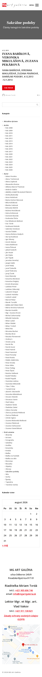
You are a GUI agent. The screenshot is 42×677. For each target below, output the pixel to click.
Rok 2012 (8, 138)
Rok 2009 (8, 130)
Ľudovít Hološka (11, 294)
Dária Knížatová (11, 213)
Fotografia (9, 440)
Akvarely (8, 435)
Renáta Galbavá (11, 373)
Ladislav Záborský (12, 289)
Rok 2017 (8, 151)
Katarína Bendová (12, 279)
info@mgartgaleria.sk (24, 594)
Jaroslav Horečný (12, 260)
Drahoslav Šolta (11, 218)
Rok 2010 (8, 133)
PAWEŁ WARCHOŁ (12, 360)
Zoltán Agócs (10, 418)
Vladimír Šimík (11, 405)
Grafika (8, 445)
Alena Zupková (11, 182)
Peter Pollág (10, 368)
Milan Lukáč (10, 321)
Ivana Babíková (11, 245)
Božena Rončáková (12, 210)
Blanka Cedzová (11, 205)
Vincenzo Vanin (11, 399)
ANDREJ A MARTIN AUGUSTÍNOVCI (18, 192)
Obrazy (8, 469)
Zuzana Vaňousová (12, 426)
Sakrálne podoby (12, 471)
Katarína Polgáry (12, 281)
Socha (7, 477)
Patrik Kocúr (10, 347)
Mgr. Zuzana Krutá (12, 313)
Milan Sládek (10, 323)
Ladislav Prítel (10, 286)
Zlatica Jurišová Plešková (15, 412)
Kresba (8, 450)
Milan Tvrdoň (10, 326)
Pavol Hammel (11, 352)
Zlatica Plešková (11, 415)
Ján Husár (9, 252)
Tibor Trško (10, 386)
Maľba (7, 453)
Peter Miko (9, 365)
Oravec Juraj (10, 342)
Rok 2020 (8, 154)
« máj (5, 545)
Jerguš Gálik (10, 263)
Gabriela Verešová (12, 229)
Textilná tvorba (11, 485)
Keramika (9, 448)
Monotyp (9, 461)
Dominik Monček (11, 216)
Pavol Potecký (10, 355)
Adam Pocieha (11, 176)
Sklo (7, 474)
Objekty (8, 466)
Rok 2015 (8, 146)
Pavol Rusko (10, 357)
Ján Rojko (9, 255)
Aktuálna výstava (11, 121)
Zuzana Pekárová (12, 423)
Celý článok (8, 88)
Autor (6, 174)
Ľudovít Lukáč (10, 297)
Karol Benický (10, 276)
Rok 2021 (8, 157)
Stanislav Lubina (11, 381)
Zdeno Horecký (11, 410)
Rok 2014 (8, 144)
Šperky (8, 479)
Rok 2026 (8, 170)
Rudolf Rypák (10, 378)
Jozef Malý (9, 266)
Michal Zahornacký (12, 315)
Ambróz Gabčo (11, 189)
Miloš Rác (9, 328)
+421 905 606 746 (24, 590)
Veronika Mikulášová (13, 394)
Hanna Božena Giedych (14, 234)
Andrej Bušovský (11, 195)
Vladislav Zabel (11, 407)
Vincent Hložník (11, 397)
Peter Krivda (10, 363)
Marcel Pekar (10, 300)
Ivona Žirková (10, 247)
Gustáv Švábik (10, 231)
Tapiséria (9, 482)
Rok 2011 (8, 136)
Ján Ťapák (9, 258)
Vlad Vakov (9, 402)
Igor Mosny (9, 239)
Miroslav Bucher (11, 331)
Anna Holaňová (11, 197)
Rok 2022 (8, 159)
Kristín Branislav (11, 284)
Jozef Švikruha (11, 271)
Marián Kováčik (11, 310)
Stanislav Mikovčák (12, 384)
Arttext (8, 437)
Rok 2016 (8, 149)
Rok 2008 (8, 128)
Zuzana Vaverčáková (13, 428)
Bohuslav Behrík (11, 208)
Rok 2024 (8, 165)
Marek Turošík (11, 302)
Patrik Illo (9, 344)
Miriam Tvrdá (10, 95)
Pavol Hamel (10, 349)
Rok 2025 (8, 167)
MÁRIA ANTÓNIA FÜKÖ (14, 305)
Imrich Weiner (10, 242)
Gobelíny (8, 443)
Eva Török (9, 224)
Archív (6, 125)
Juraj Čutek (9, 273)
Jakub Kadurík (10, 250)
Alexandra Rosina (12, 184)
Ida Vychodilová (11, 237)
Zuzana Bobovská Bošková (15, 420)
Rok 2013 (8, 141)
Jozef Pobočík (10, 268)
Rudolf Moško (10, 376)
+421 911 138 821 (24, 611)
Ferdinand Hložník (12, 226)
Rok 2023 (8, 162)
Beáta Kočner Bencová (14, 200)
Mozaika (8, 464)
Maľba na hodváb (12, 456)
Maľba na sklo (10, 458)
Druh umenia (9, 432)
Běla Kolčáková (11, 203)
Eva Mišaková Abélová (14, 221)
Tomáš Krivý (10, 389)
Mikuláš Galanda (12, 318)
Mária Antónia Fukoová (14, 307)
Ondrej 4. (9, 339)
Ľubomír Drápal (11, 292)
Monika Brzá (10, 334)
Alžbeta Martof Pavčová (14, 187)
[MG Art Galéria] (14, 5)
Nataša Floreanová (12, 336)
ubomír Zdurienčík (12, 391)
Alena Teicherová (12, 179)
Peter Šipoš (9, 370)
